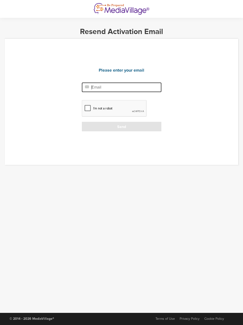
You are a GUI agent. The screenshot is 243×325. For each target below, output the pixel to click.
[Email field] (121, 87)
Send (121, 126)
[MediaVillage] (122, 9)
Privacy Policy (190, 319)
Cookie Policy (214, 319)
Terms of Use (165, 319)
